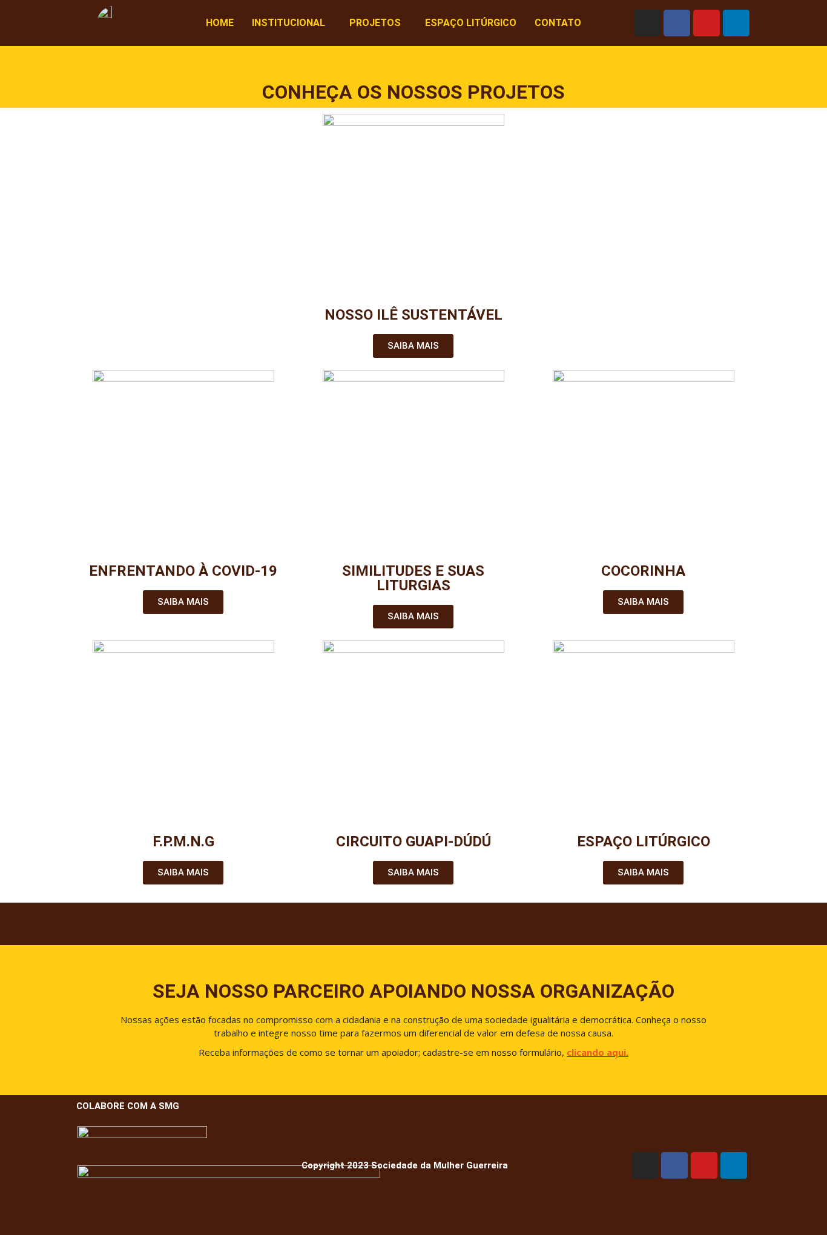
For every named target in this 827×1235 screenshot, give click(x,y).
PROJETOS (375, 22)
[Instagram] (647, 23)
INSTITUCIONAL (288, 22)
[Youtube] (706, 23)
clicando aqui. (597, 1052)
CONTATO (558, 22)
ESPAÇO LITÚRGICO (470, 22)
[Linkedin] (736, 23)
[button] (291, 23)
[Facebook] (677, 23)
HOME (220, 22)
